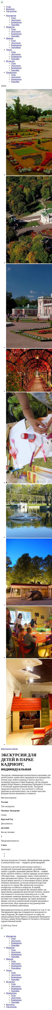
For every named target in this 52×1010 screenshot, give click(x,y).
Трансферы (16, 47)
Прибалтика (11, 72)
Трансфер (15, 25)
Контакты (10, 9)
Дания (8, 50)
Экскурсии (16, 20)
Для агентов (11, 11)
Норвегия (10, 27)
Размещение (16, 22)
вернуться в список (9, 749)
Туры (13, 18)
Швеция (9, 38)
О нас (8, 7)
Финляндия (11, 15)
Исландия (10, 61)
